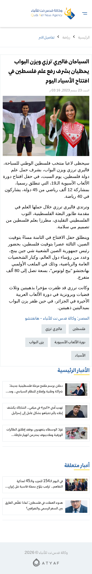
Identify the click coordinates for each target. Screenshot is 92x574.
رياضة (66, 37)
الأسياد (80, 355)
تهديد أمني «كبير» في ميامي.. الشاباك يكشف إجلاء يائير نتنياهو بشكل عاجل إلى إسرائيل (35, 410)
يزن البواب (36, 342)
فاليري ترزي (53, 329)
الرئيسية (84, 37)
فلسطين (79, 329)
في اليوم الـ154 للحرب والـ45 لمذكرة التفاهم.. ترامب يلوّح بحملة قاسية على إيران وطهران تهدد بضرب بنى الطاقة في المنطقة (35, 486)
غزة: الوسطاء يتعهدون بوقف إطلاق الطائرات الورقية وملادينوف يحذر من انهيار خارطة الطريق (34, 435)
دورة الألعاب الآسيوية (69, 342)
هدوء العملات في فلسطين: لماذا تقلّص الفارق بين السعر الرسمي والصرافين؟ (34, 505)
